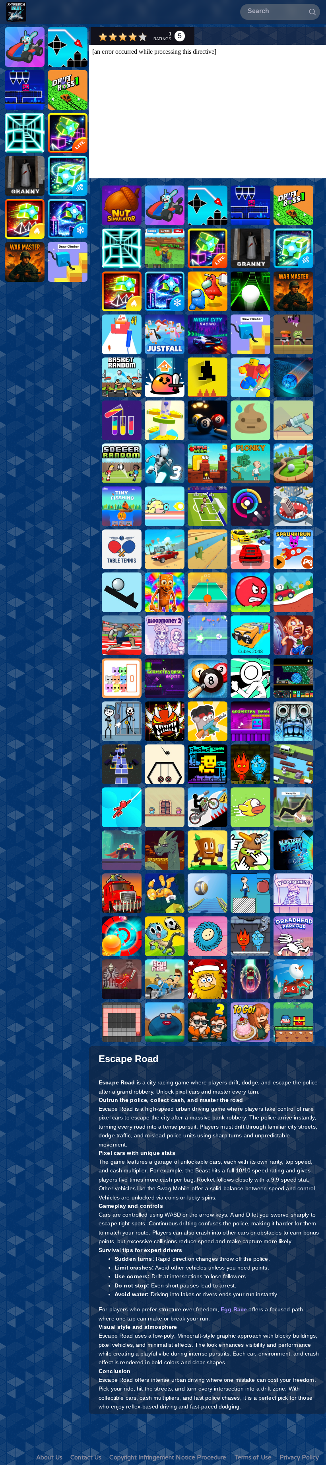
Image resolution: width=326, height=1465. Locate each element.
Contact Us (85, 1457)
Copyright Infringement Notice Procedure (167, 1457)
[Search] (312, 11)
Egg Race (234, 1309)
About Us (49, 1457)
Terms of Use (253, 1457)
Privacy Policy (299, 1457)
